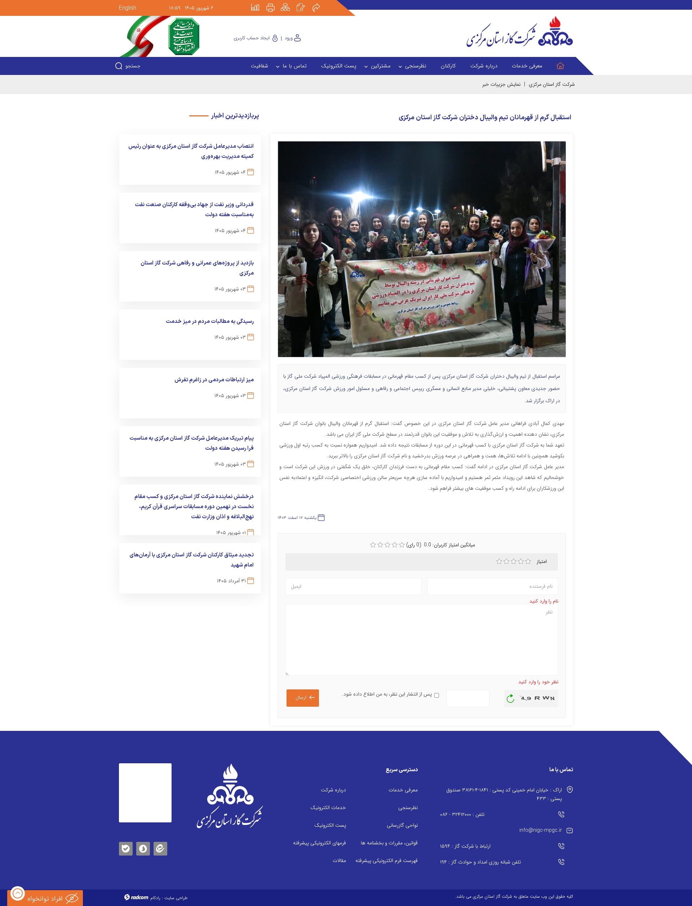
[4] (521, 561)
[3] (513, 561)
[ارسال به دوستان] (320, 2)
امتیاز (542, 561)
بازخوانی (510, 696)
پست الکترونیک (330, 825)
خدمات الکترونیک (328, 808)
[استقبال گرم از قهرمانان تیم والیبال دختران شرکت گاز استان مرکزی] (422, 253)
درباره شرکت (333, 790)
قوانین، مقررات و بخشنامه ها (389, 843)
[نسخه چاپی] (274, 2)
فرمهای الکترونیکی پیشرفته (319, 843)
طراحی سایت (175, 897)
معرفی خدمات (403, 790)
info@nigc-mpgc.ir (540, 830)
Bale (126, 847)
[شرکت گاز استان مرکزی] (229, 795)
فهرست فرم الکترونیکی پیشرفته (386, 861)
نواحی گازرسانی (402, 825)
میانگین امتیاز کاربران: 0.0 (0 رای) (440, 545)
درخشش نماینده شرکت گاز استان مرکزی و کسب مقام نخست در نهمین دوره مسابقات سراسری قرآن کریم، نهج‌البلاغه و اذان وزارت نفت (194, 507)
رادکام (155, 897)
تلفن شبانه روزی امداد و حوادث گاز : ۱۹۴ (480, 862)
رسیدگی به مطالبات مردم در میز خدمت (210, 321)
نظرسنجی (408, 808)
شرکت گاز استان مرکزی (552, 84)
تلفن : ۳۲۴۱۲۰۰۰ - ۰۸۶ (462, 814)
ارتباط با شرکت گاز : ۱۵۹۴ (465, 846)
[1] (499, 561)
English (127, 8)
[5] (528, 561)
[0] (373, 545)
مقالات (339, 861)
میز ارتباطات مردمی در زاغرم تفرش (214, 380)
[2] (506, 561)
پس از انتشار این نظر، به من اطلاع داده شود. (387, 694)
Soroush (143, 847)
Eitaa (160, 843)
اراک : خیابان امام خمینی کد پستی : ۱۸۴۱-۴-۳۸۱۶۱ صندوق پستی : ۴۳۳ (504, 794)
